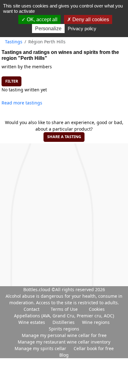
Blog (64, 355)
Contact (31, 309)
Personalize (48, 28)
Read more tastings (22, 103)
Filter (11, 81)
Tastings (13, 42)
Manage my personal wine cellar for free (64, 335)
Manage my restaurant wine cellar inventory (64, 342)
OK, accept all (41, 19)
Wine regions (96, 322)
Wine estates (32, 322)
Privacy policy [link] (82, 28)
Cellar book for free (94, 348)
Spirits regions (64, 329)
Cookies (97, 309)
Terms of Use (64, 309)
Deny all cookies (90, 19)
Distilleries (64, 322)
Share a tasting (64, 136)
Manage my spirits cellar (41, 348)
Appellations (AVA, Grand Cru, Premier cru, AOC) (64, 316)
